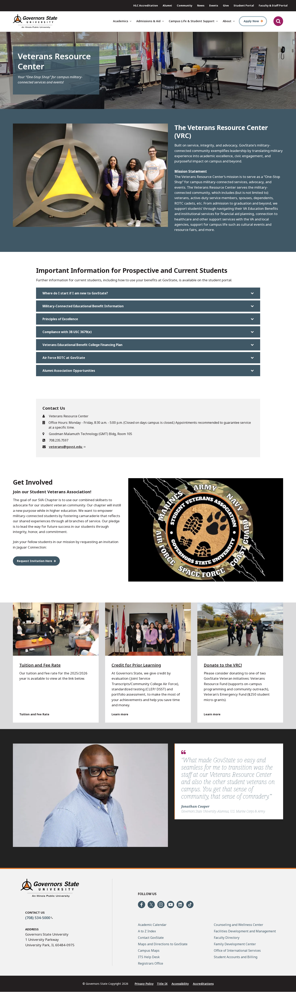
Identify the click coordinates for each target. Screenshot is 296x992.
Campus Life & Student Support (191, 21)
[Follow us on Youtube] (170, 904)
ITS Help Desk (149, 957)
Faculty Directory (226, 937)
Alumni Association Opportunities (68, 371)
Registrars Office (150, 963)
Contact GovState (151, 937)
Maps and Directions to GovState (162, 944)
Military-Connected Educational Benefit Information (83, 306)
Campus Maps (148, 950)
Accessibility (180, 984)
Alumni (167, 5)
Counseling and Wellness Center (238, 924)
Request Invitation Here (34, 561)
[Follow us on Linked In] (180, 904)
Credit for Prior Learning (136, 665)
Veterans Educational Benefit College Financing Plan (82, 345)
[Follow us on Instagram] (161, 904)
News (200, 5)
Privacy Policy (144, 984)
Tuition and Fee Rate (40, 665)
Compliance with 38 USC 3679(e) (67, 332)
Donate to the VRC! (223, 665)
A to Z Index (147, 931)
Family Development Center (235, 944)
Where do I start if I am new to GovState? (75, 293)
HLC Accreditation (145, 5)
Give (226, 5)
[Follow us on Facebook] (141, 904)
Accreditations (203, 984)
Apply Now (251, 21)
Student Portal (244, 5)
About (227, 21)
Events (213, 5)
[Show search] (278, 21)
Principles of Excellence (60, 319)
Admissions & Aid (148, 21)
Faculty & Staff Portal (273, 5)
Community (184, 5)
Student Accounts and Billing (235, 957)
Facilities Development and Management (245, 931)
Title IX (162, 984)
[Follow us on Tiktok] (190, 904)
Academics (120, 21)
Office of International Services (237, 950)
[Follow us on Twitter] (151, 904)
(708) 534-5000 (37, 917)
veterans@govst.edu (66, 447)
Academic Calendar (152, 924)
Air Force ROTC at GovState (63, 358)
